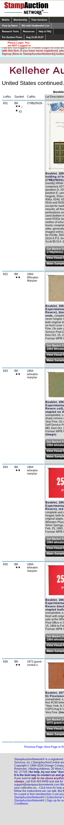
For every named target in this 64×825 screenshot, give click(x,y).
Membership (20, 20)
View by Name (10, 25)
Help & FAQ (45, 31)
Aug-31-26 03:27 (34, 37)
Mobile (5, 20)
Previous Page (33, 746)
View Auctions (39, 20)
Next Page (51, 746)
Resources (28, 31)
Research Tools (10, 31)
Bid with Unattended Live (35, 25)
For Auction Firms (12, 37)
